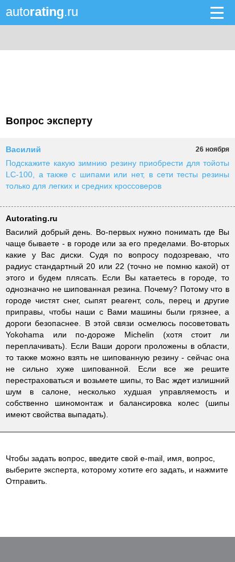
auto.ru (42, 12)
